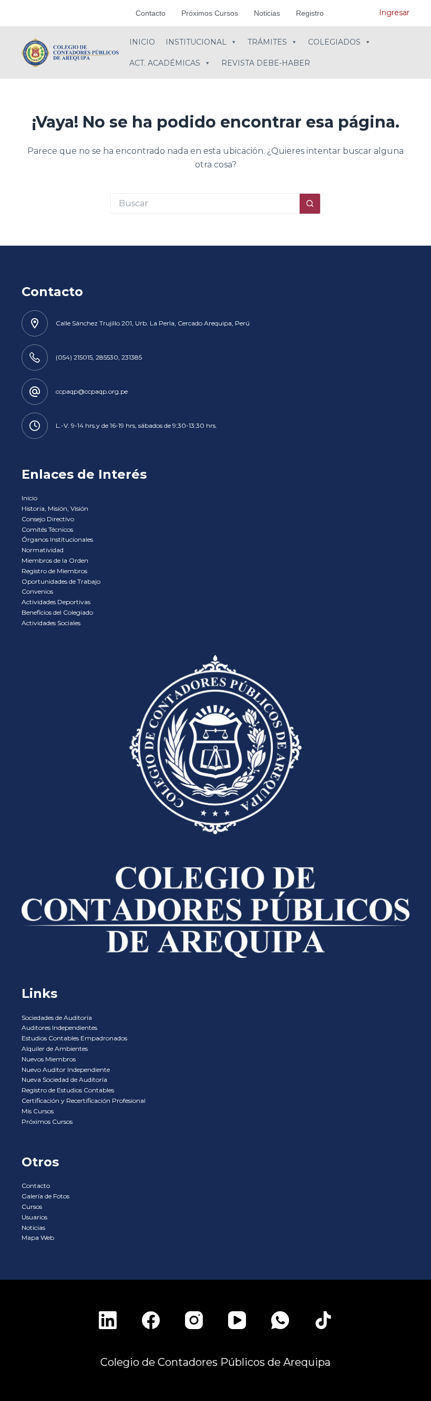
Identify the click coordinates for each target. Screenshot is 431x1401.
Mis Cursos (38, 1111)
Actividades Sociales (51, 623)
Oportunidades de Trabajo (61, 581)
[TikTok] (323, 1320)
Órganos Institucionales (57, 539)
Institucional (196, 42)
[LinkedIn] (108, 1320)
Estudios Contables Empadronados (74, 1038)
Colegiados (334, 42)
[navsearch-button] (355, 13)
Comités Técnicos (47, 529)
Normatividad (43, 550)
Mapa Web (38, 1237)
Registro (310, 13)
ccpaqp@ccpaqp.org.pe (92, 391)
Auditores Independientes (59, 1027)
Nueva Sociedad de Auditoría (64, 1079)
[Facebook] (151, 1320)
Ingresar (394, 12)
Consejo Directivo (48, 519)
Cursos (32, 1206)
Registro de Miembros (54, 571)
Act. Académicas (164, 63)
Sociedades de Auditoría (57, 1017)
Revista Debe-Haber (265, 63)
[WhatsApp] (280, 1320)
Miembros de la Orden (55, 560)
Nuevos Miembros (49, 1059)
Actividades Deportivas (56, 602)
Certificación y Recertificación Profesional (84, 1100)
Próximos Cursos (209, 13)
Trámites (267, 42)
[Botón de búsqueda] (310, 203)
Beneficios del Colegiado (57, 612)
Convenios (37, 591)
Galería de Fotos (45, 1196)
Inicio (142, 42)
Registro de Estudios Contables (68, 1090)
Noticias (267, 13)
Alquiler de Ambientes (55, 1048)
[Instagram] (194, 1320)
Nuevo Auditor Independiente (66, 1069)
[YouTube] (237, 1320)
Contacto (151, 13)
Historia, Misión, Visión (55, 508)
